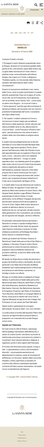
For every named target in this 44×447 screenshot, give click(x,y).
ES (20, 33)
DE (12, 33)
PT (32, 33)
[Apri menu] (41, 5)
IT (28, 33)
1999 (23, 14)
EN (16, 33)
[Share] (41, 23)
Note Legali (22, 435)
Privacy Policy (22, 441)
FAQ (22, 432)
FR (25, 33)
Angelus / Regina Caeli (11, 14)
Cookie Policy (22, 438)
